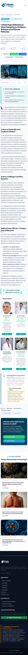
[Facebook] (4, 573)
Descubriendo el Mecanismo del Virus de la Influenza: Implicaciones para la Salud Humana (13, 484)
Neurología (4, 587)
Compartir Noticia (7, 413)
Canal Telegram (10, 440)
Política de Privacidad (6, 603)
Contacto (21, 652)
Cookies (16, 652)
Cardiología (4, 583)
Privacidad (11, 652)
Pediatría (4, 592)
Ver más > (7, 334)
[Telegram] (10, 573)
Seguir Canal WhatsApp (15, 617)
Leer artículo (5, 488)
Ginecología (4, 585)
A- (13, 82)
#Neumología (9, 408)
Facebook (23, 54)
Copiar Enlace (10, 57)
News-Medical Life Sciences (13, 292)
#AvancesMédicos (18, 408)
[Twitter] (7, 573)
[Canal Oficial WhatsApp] (2, 573)
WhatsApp (14, 54)
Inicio (3, 14)
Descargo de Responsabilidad (8, 601)
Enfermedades (9, 14)
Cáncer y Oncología (6, 580)
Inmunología (4, 589)
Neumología (17, 14)
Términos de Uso (4, 652)
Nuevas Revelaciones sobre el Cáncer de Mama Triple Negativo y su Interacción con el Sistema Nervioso (13, 541)
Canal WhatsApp (10, 437)
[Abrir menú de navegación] (25, 5)
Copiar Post (20, 57)
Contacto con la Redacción (8, 606)
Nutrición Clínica (5, 594)
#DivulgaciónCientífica (6, 410)
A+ (25, 82)
